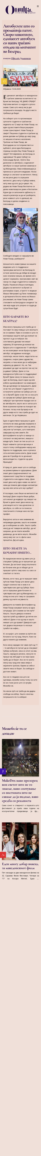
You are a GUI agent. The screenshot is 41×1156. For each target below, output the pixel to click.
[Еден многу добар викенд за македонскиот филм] (20, 841)
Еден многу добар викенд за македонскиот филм (20, 866)
